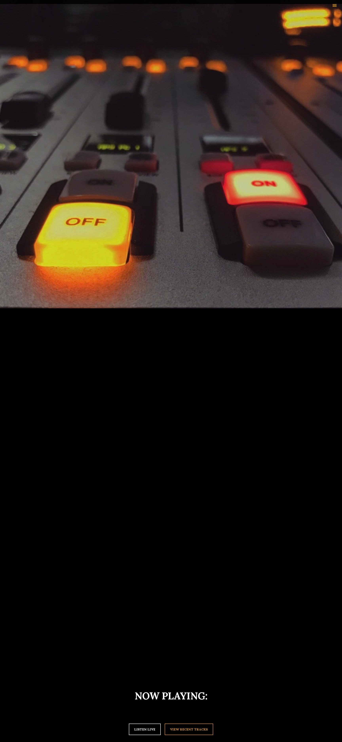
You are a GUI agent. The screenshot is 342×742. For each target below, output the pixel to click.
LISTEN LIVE (144, 729)
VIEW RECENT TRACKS (189, 729)
